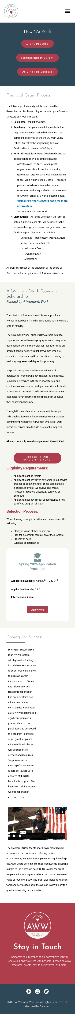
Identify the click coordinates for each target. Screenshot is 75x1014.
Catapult (44, 1006)
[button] (68, 11)
